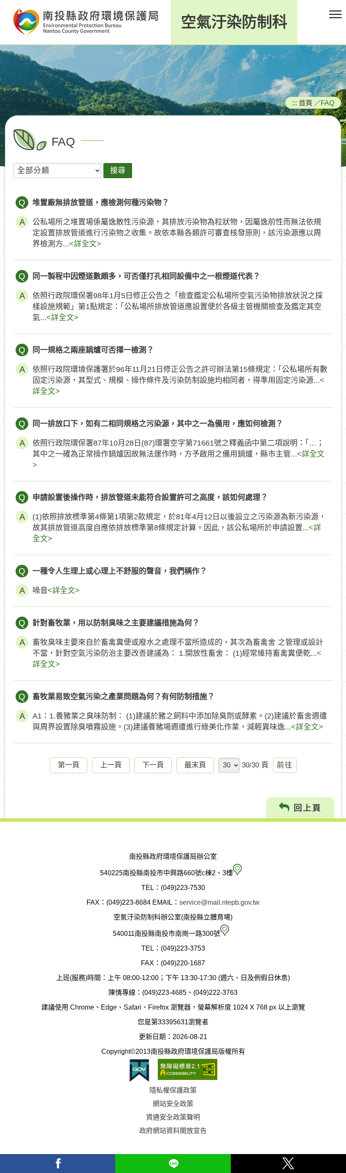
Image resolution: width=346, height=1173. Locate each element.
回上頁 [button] (306, 807)
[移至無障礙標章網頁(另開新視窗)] (188, 1070)
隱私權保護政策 (173, 1090)
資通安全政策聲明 (173, 1117)
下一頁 (153, 765)
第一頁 (68, 765)
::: (294, 103)
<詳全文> (85, 244)
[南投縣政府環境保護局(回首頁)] (85, 22)
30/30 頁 (255, 765)
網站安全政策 (173, 1103)
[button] (335, 15)
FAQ (327, 103)
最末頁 (195, 765)
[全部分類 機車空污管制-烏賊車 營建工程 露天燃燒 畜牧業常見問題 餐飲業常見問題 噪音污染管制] (57, 171)
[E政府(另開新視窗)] (139, 1070)
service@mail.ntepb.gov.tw (219, 902)
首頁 (305, 103)
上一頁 (111, 765)
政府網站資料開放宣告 (173, 1130)
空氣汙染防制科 (234, 22)
